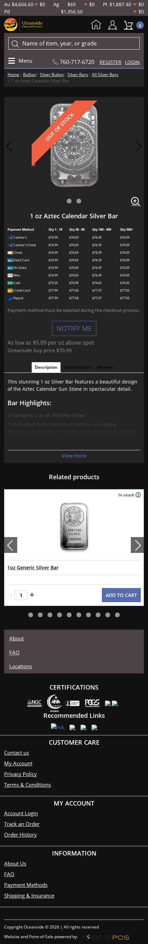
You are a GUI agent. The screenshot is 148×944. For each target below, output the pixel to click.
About (16, 638)
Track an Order (22, 823)
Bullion (29, 74)
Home (98, 25)
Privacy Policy (20, 773)
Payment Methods (25, 884)
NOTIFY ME (74, 328)
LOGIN (132, 62)
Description (46, 367)
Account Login (21, 813)
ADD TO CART (121, 595)
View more (74, 455)
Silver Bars (77, 74)
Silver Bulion (52, 74)
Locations (20, 666)
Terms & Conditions (27, 784)
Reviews (105, 367)
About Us (15, 863)
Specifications (77, 367)
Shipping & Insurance (29, 895)
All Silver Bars (105, 74)
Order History (20, 834)
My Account (114, 25)
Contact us (16, 752)
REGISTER (110, 62)
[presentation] (10, 545)
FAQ (14, 652)
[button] (69, 201)
